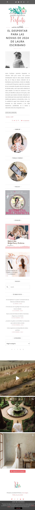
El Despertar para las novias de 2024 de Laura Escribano (17, 38)
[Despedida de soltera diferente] (17, 248)
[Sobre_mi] (17, 152)
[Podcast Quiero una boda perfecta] (17, 214)
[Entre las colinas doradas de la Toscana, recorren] (17, 378)
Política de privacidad (17, 495)
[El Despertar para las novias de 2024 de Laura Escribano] (17, 59)
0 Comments (26, 120)
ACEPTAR (18, 508)
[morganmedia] (17, 488)
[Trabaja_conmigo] (17, 181)
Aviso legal (24, 492)
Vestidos (20, 27)
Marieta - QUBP (9, 117)
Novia (14, 27)
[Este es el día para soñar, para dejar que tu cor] (17, 414)
